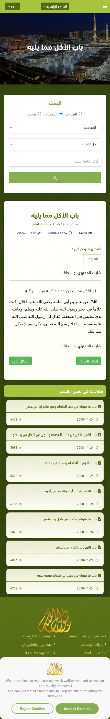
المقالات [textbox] (90, 127)
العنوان (71, 113)
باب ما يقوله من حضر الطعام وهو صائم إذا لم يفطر (61, 406)
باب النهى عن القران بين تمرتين (75, 547)
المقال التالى (20, 360)
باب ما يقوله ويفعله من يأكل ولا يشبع (70, 518)
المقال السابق (89, 360)
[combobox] (55, 127)
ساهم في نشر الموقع (87, 635)
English (92, 258)
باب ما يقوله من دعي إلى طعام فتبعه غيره (67, 575)
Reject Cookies (32, 708)
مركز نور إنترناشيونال (37, 644)
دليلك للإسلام (92, 644)
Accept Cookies (77, 708)
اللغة (13, 6)
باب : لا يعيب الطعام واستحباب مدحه (71, 462)
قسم (32, 113)
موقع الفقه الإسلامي (35, 635)
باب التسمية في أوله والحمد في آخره (71, 490)
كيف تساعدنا (94, 652)
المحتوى (51, 113)
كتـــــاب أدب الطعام (46, 223)
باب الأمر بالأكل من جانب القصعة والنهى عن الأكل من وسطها (54, 434)
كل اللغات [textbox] (89, 143)
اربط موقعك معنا (38, 652)
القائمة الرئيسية (56, 6)
